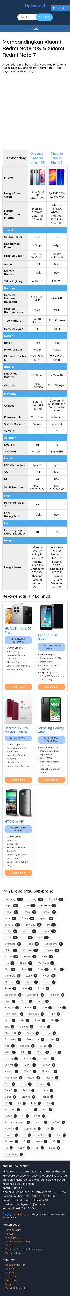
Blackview (12, 1039)
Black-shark (13, 1013)
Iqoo (9, 1020)
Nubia (25, 962)
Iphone (48, 931)
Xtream (11, 1135)
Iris (24, 1020)
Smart (48, 982)
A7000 (58, 1122)
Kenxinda (12, 1109)
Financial (10, 1268)
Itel (61, 1007)
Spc (9, 1026)
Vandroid (12, 975)
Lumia (49, 1033)
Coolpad (36, 1013)
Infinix (29, 911)
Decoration (11, 1280)
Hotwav (11, 1007)
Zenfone (33, 924)
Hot (43, 937)
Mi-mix (40, 1122)
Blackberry (53, 943)
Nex (54, 1039)
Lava (9, 1001)
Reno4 (29, 1064)
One (46, 1007)
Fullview (11, 1141)
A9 (21, 1103)
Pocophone (13, 1154)
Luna (54, 1013)
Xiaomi (55, 899)
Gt (54, 1020)
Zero (31, 975)
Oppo (11, 905)
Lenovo (12, 924)
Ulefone (28, 1096)
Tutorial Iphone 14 (15, 1288)
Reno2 (29, 1071)
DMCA (8, 1245)
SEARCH (44, 17)
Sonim (23, 1147)
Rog (42, 969)
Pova (10, 988)
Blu (49, 1103)
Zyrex (10, 1096)
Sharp (31, 982)
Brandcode (35, 1039)
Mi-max (46, 1090)
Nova (26, 1001)
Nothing (48, 1064)
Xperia (46, 918)
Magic (42, 1052)
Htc (58, 969)
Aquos (32, 1033)
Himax (29, 1007)
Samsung (13, 899)
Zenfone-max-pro (17, 1122)
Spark (43, 988)
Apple (11, 937)
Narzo (48, 975)
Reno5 (29, 1058)
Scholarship (12, 1276)
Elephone (43, 1135)
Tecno (11, 956)
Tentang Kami (13, 1229)
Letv (35, 1103)
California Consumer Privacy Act (23, 1249)
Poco (32, 943)
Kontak (9, 1233)
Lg (27, 937)
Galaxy (35, 899)
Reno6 (27, 1090)
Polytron (56, 994)
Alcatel (51, 1077)
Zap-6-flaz (31, 1128)
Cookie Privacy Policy (17, 1241)
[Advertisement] (35, 111)
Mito (25, 1052)
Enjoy (39, 1115)
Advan (29, 931)
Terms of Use (13, 1253)
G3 (8, 1147)
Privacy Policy (13, 1237)
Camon (43, 1084)
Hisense (11, 1128)
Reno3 (10, 1090)
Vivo (29, 905)
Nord (25, 1084)
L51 (38, 1147)
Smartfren (12, 994)
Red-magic (13, 1077)
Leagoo (26, 1045)
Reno (43, 1001)
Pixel (47, 956)
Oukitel (11, 1064)
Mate (26, 969)
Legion (47, 1058)
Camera (9, 1272)
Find (9, 969)
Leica (54, 1147)
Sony (27, 918)
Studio (30, 1109)
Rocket (46, 1096)
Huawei (48, 911)
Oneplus (51, 950)
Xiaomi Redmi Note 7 (57, 158)
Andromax (35, 994)
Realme (48, 905)
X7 (56, 1141)
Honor (29, 956)
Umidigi (26, 1026)
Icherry (11, 1058)
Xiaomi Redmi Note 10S (37, 158)
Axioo (45, 1045)
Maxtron (12, 982)
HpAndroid (35, 5)
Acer (39, 1020)
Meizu (10, 950)
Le (26, 1135)
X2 (8, 1103)
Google (30, 950)
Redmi (11, 911)
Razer (33, 1077)
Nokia (10, 931)
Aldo (9, 1084)
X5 (49, 1128)
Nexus (41, 1141)
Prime (44, 1026)
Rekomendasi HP (15, 1264)
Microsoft (12, 1033)
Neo (9, 1045)
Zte (9, 962)
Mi (51, 924)
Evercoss (12, 943)
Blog (8, 1284)
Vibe (26, 988)
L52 (60, 1135)
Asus (10, 918)
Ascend (11, 1071)
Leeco (10, 1115)
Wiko (9, 1052)
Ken (47, 1109)
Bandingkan (60, 8)
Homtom (49, 1071)
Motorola (45, 962)
